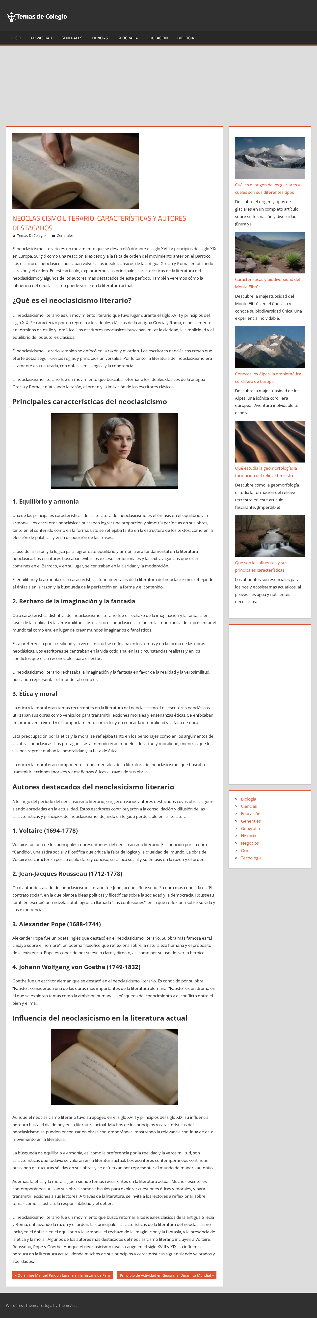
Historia (248, 835)
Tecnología (251, 858)
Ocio (245, 850)
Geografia (128, 38)
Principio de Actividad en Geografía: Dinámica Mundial (165, 1276)
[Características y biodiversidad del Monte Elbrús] (270, 254)
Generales (71, 38)
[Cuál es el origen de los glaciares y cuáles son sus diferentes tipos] (270, 159)
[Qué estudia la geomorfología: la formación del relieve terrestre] (270, 443)
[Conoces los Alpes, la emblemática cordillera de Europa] (270, 348)
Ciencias (100, 38)
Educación (157, 38)
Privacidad (41, 38)
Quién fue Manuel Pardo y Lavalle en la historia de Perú (63, 1276)
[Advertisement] (158, 83)
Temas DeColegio (31, 235)
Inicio (16, 38)
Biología (185, 38)
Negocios (250, 843)
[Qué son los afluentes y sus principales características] (270, 537)
